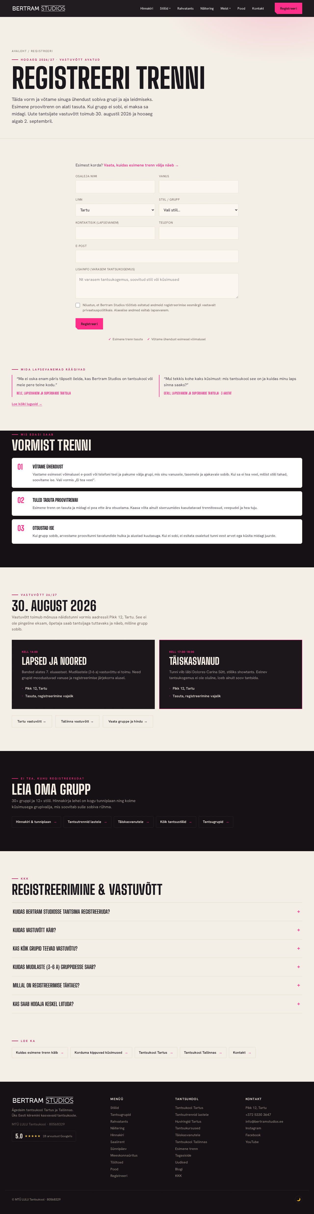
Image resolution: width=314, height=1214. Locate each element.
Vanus (164, 176)
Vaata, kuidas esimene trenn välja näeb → (141, 165)
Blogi (179, 1169)
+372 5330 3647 (258, 1114)
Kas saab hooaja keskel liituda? (43, 1004)
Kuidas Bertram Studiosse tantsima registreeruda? (61, 911)
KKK (178, 1175)
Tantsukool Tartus (189, 1107)
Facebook (253, 1135)
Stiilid (165, 8)
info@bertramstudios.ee (264, 1121)
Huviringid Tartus (188, 1121)
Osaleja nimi (86, 176)
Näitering (207, 8)
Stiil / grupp (169, 199)
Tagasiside (183, 1155)
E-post (81, 246)
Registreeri (288, 8)
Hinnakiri (146, 8)
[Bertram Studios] (39, 8)
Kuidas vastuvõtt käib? (34, 930)
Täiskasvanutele (187, 1135)
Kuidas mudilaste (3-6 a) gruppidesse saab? (54, 967)
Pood (241, 8)
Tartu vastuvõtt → (31, 721)
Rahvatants (185, 8)
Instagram (253, 1128)
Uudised (181, 1162)
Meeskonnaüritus (124, 1155)
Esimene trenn (186, 1148)
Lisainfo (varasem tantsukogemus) (105, 269)
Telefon (166, 222)
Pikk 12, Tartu (256, 1107)
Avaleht (19, 51)
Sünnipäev (118, 1148)
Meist (226, 8)
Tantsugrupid (120, 1114)
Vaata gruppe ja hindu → (127, 721)
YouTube (252, 1142)
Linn (79, 199)
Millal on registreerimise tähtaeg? (46, 985)
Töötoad (116, 1162)
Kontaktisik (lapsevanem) (97, 222)
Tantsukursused (187, 1128)
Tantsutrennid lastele (192, 1114)
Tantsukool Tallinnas (191, 1142)
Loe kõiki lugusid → (27, 404)
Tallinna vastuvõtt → (77, 721)
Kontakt (258, 8)
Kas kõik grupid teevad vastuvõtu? (45, 948)
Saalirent (117, 1142)
